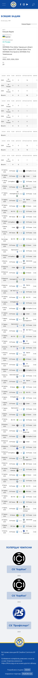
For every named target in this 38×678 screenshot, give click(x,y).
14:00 (34, 206)
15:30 (34, 222)
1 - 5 (20, 292)
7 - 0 (20, 331)
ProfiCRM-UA (27, 674)
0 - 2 (20, 297)
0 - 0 (20, 370)
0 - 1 (20, 217)
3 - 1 (20, 497)
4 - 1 (20, 222)
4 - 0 (20, 181)
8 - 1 (20, 319)
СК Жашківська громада (26, 509)
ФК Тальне (12, 216)
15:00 (34, 211)
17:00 (34, 370)
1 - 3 (20, 325)
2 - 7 (20, 227)
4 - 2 (20, 171)
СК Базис (28, 206)
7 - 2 (20, 398)
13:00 (34, 245)
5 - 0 (20, 187)
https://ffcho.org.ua (8, 663)
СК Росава (6, 42)
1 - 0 (20, 453)
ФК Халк (28, 491)
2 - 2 (20, 262)
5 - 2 (20, 211)
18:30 (34, 348)
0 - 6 (20, 392)
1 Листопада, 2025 (4, 239)
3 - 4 (20, 431)
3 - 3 (20, 206)
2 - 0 (20, 239)
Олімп (28, 176)
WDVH (27, 670)
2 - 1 (20, 336)
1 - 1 (20, 256)
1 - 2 (20, 233)
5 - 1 (20, 200)
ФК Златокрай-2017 (14, 192)
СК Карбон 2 (29, 171)
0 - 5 (20, 279)
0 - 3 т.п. (21, 194)
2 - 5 (20, 251)
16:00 (34, 171)
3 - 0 (20, 176)
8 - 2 (20, 403)
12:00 (34, 239)
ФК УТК (13, 211)
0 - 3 (20, 267)
